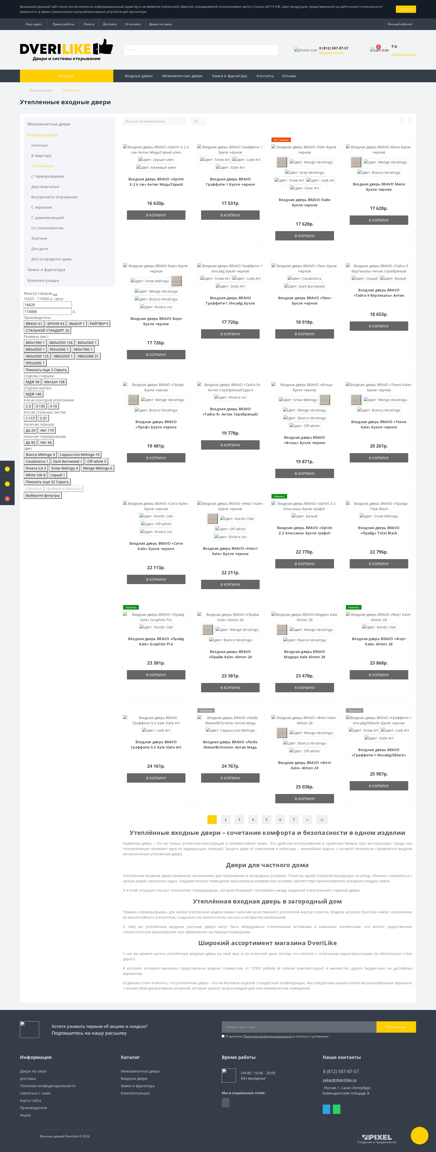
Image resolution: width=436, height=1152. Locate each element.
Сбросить (34, 488)
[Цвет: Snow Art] (215, 159)
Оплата (89, 24)
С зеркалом (41, 207)
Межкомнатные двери (182, 75)
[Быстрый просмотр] (183, 393)
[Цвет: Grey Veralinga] (304, 172)
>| (322, 819)
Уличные (39, 145)
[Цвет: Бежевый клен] (156, 166)
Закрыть (406, 9)
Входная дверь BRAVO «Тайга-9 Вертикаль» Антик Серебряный (379, 295)
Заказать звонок (331, 52)
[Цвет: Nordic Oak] (156, 515)
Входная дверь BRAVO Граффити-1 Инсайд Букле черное (230, 303)
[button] (7, 497)
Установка (133, 24)
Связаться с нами (35, 1093)
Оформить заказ (404, 54)
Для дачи (39, 248)
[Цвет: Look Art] (320, 179)
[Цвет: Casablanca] (304, 278)
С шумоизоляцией (47, 217)
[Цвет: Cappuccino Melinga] (230, 729)
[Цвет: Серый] (364, 278)
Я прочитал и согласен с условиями (277, 1036)
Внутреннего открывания (54, 197)
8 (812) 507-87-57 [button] (341, 1071)
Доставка (110, 24)
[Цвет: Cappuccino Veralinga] (282, 161)
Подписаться (396, 1027)
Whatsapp (336, 1109)
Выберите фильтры (64, 488)
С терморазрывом (47, 176)
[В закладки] (183, 141)
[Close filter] (55, 294)
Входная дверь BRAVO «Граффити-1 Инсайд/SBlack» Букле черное (379, 755)
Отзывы (289, 75)
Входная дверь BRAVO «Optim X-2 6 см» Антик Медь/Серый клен (156, 184)
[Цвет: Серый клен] (156, 159)
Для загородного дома (51, 259)
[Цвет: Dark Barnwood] (304, 285)
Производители (33, 1107)
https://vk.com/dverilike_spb (225, 1102)
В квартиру (41, 155)
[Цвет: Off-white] (304, 425)
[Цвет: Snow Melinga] (149, 280)
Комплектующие (43, 280)
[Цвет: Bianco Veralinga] (378, 172)
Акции (25, 1115)
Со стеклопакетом (47, 228)
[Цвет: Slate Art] (230, 166)
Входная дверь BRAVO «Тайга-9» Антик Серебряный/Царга (230, 414)
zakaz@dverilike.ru (340, 1080)
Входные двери (139, 75)
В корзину (156, 215)
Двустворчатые (45, 186)
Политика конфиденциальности (267, 1036)
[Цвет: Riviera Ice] (156, 306)
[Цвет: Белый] (393, 278)
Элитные (39, 238)
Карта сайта (30, 1100)
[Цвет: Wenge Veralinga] (311, 161)
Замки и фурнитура (229, 75)
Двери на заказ (160, 24)
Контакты (265, 75)
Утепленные (42, 165)
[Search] (274, 50)
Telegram (326, 1109)
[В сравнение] (183, 148)
